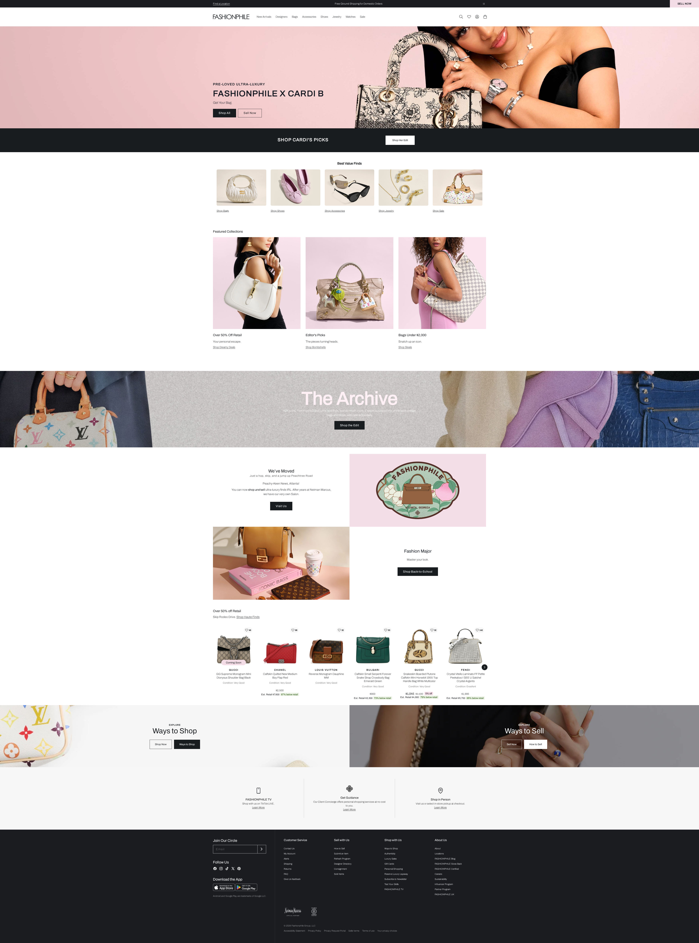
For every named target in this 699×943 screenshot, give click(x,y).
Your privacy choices (387, 931)
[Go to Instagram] (221, 869)
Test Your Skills (391, 884)
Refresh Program (342, 858)
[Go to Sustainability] (314, 912)
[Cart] (485, 16)
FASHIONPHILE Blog (445, 858)
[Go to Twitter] (233, 869)
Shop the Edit (349, 425)
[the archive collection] (349, 409)
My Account (289, 853)
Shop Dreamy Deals (224, 347)
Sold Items (339, 874)
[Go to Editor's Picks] (349, 283)
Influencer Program (444, 884)
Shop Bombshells (316, 347)
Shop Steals (405, 347)
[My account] (477, 16)
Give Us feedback (292, 879)
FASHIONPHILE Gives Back (448, 864)
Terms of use (368, 931)
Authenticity (389, 853)
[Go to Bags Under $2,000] (442, 283)
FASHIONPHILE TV (394, 889)
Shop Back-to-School (418, 571)
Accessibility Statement (294, 931)
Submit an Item (341, 853)
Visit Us (281, 506)
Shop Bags (223, 210)
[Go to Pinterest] (239, 869)
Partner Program (442, 889)
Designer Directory (343, 864)
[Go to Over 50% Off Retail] (257, 283)
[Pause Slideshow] (484, 3)
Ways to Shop (187, 744)
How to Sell (535, 744)
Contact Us (289, 848)
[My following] (469, 16)
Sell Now (250, 112)
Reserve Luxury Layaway (396, 874)
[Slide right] (484, 667)
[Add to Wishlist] (248, 630)
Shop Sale (438, 210)
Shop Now (161, 744)
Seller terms (353, 931)
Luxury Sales (390, 858)
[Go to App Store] (224, 889)
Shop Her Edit (400, 140)
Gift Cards (389, 864)
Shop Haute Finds (248, 616)
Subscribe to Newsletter (395, 879)
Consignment (340, 869)
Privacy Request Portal (334, 931)
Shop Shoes (278, 210)
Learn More (258, 807)
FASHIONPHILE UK (444, 894)
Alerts (286, 858)
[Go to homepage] (231, 17)
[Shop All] (349, 77)
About (438, 848)
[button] (461, 16)
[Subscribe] (261, 849)
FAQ (286, 874)
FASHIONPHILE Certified (447, 869)
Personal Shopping (393, 869)
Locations (439, 853)
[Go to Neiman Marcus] (293, 912)
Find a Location (221, 3)
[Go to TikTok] (227, 869)
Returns (287, 869)
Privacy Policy (314, 931)
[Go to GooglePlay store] (246, 889)
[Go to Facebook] (215, 869)
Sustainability (441, 879)
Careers (438, 874)
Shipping (288, 864)
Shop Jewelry (386, 210)
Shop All (224, 112)
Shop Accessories (335, 210)
